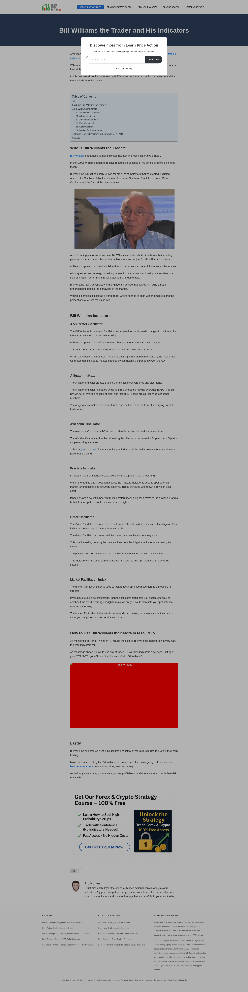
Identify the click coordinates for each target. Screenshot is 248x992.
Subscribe (154, 59)
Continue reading (124, 68)
